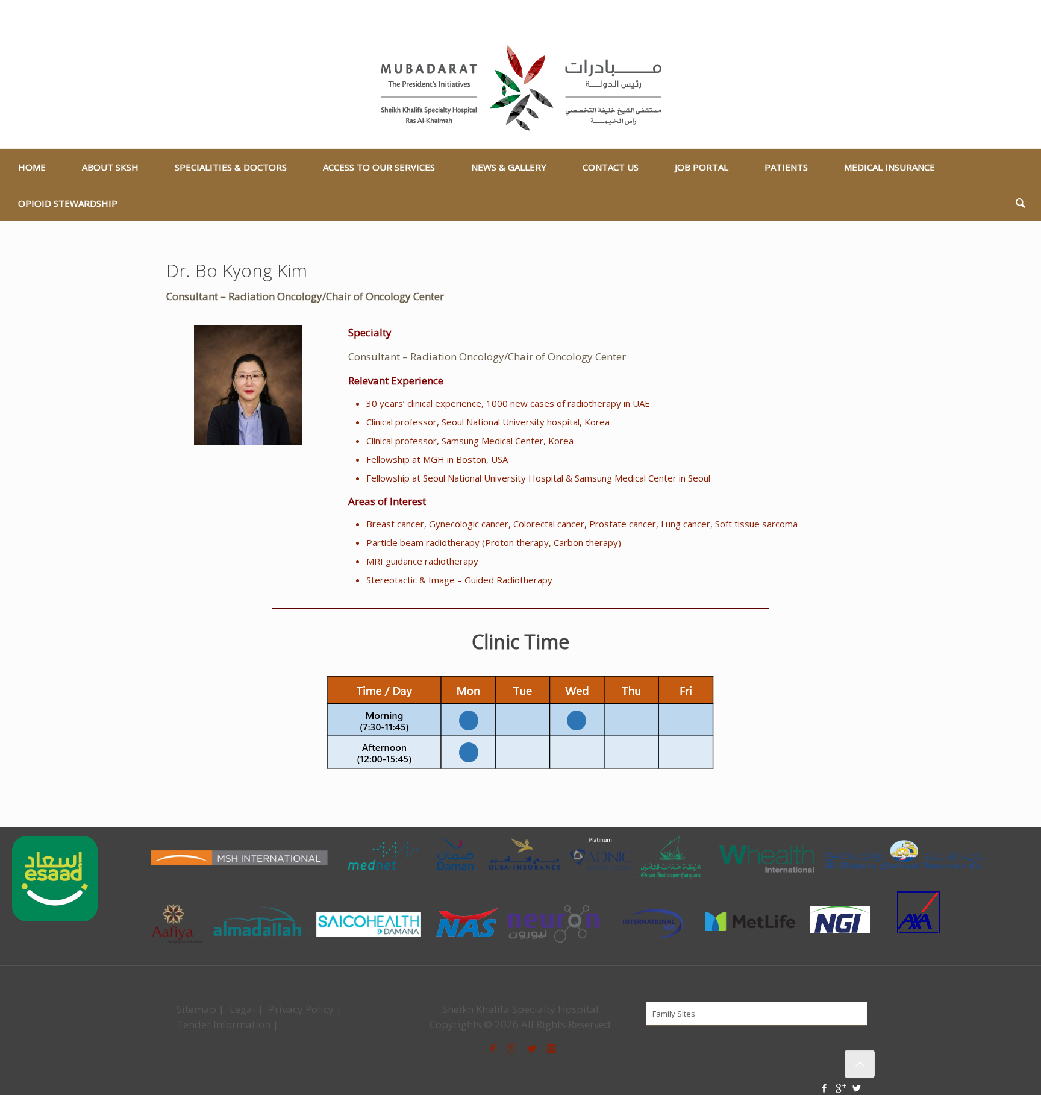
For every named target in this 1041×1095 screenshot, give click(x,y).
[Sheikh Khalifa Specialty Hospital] (521, 89)
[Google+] (1008, 15)
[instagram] (552, 1048)
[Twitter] (1024, 15)
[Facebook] (992, 15)
